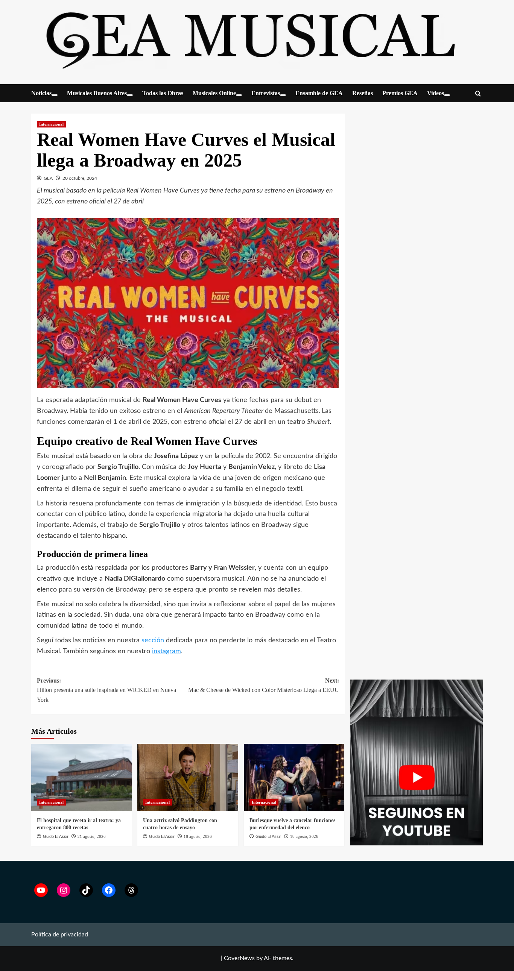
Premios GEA (400, 93)
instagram (166, 651)
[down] (55, 95)
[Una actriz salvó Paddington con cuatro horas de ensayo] (187, 777)
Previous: (106, 690)
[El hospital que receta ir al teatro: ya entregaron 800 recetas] (81, 777)
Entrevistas (265, 93)
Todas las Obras (162, 93)
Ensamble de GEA (319, 93)
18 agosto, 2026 (198, 836)
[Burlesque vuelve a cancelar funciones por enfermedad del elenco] (294, 777)
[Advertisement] (416, 510)
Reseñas (362, 93)
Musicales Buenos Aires (97, 93)
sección (152, 640)
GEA (48, 178)
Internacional (51, 124)
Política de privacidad (59, 935)
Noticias (41, 93)
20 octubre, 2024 (79, 178)
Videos (435, 93)
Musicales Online (214, 93)
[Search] (478, 93)
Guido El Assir (55, 836)
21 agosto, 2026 (92, 836)
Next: (263, 685)
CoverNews (239, 958)
